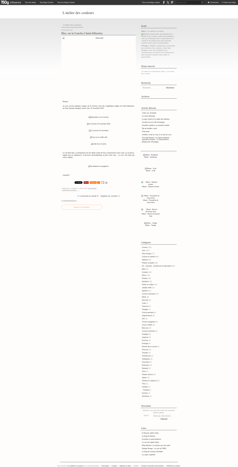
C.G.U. (136, 466)
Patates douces (147, 374)
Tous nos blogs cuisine (151, 2)
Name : (144, 31)
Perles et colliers (148, 284)
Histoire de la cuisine (149, 346)
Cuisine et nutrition (148, 257)
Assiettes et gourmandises (151, 439)
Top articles (105, 466)
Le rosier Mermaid (148, 116)
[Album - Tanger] (150, 223)
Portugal (145, 343)
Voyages (145, 309)
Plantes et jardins (148, 263)
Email (146, 415)
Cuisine (144, 247)
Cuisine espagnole (148, 322)
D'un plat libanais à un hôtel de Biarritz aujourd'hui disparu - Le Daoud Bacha (155, 138)
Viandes (145, 387)
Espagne (145, 334)
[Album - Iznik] (150, 168)
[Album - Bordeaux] (150, 155)
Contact (114, 466)
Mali (143, 269)
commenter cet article (69, 190)
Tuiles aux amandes (149, 113)
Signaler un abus (125, 466)
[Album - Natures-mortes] (150, 184)
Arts (143, 319)
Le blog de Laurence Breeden (152, 451)
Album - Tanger (150, 225)
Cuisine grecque (147, 312)
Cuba (144, 303)
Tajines (144, 377)
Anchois (145, 393)
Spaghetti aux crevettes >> (110, 196)
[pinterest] (172, 2)
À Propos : (145, 46)
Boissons (145, 328)
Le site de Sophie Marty (150, 442)
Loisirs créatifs (147, 325)
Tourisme (145, 306)
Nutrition (145, 260)
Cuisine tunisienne (148, 331)
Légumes (145, 337)
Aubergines (146, 359)
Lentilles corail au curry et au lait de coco (156, 135)
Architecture (146, 356)
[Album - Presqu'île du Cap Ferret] (150, 198)
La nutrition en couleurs (76, 466)
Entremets (145, 365)
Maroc (144, 297)
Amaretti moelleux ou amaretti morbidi (155, 125)
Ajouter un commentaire (82, 207)
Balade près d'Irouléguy (150, 142)
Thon (144, 384)
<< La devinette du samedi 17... (88, 196)
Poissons (145, 350)
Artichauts (145, 396)
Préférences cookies (173, 466)
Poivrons (145, 340)
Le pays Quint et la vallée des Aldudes (156, 119)
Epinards (145, 368)
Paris (144, 371)
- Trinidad (145, 390)
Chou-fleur (145, 362)
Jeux (143, 250)
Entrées (145, 278)
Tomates (145, 353)
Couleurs (145, 272)
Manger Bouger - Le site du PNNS (154, 448)
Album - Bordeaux (150, 157)
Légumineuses (147, 315)
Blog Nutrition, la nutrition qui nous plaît (156, 445)
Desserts (145, 300)
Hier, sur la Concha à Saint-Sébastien (82, 33)
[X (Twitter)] (167, 2)
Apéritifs (145, 291)
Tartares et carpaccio (149, 381)
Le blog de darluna (148, 436)
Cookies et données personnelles (152, 466)
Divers (144, 275)
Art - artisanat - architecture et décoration (156, 266)
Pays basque (92, 188)
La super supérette (148, 455)
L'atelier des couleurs (78, 12)
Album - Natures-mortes (150, 186)
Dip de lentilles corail (149, 128)
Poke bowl (145, 131)
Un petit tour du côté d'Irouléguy (153, 122)
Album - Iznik (150, 171)
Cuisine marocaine (148, 294)
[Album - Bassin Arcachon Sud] (150, 212)
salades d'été (146, 288)
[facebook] (163, 2)
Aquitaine (145, 281)
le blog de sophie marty (150, 433)
